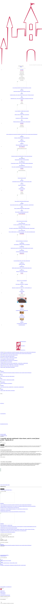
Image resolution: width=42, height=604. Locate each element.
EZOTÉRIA (21, 69)
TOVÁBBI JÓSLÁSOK (3, 435)
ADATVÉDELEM (2, 593)
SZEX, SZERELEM (22, 146)
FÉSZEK (22, 192)
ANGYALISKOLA (21, 77)
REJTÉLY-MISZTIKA (22, 78)
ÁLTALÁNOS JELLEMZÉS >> (4, 555)
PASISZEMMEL (22, 233)
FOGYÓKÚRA (22, 126)
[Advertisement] (21, 331)
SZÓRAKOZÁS (22, 253)
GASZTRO (21, 168)
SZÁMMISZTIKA (21, 74)
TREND (22, 100)
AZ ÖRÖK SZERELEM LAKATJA (22, 148)
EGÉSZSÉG (22, 123)
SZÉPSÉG (21, 103)
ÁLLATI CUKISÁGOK (22, 213)
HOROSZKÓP (22, 73)
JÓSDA (22, 292)
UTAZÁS (22, 273)
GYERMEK (22, 193)
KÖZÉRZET (22, 125)
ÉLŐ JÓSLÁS (22, 296)
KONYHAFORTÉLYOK (21, 170)
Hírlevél (21, 66)
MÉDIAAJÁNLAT (2, 592)
